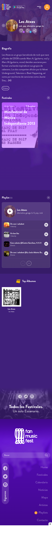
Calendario (41, 482)
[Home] (6, 10)
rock (20, 26)
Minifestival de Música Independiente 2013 (19, 117)
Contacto (42, 520)
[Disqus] (26, 350)
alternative (31, 26)
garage (38, 26)
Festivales (42, 475)
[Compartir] (34, 30)
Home (44, 467)
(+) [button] (9, 80)
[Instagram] (32, 396)
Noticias (43, 490)
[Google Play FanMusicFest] (19, 6)
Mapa (44, 497)
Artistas (43, 505)
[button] (21, 30)
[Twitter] (26, 396)
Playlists (43, 512)
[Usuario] (47, 7)
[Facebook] (20, 396)
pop (24, 26)
